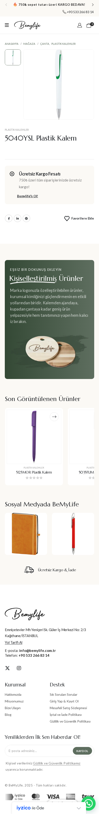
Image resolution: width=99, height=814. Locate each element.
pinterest (26, 218)
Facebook (8, 218)
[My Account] (79, 25)
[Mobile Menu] (7, 25)
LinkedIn (17, 218)
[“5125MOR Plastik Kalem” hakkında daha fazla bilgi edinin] (54, 416)
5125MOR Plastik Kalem (34, 472)
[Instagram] (19, 667)
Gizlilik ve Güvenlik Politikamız (56, 763)
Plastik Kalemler (17, 129)
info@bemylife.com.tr (37, 650)
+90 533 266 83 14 (34, 655)
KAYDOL (82, 750)
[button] (6, 4)
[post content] (34, 437)
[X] (7, 667)
